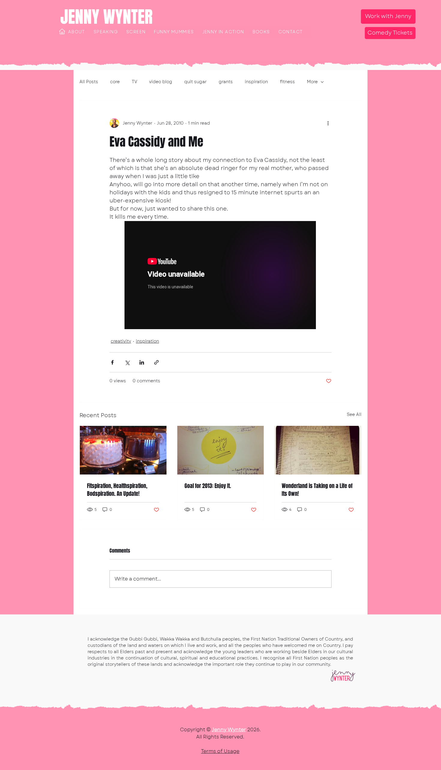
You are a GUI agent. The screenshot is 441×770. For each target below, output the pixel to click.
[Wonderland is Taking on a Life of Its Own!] (317, 450)
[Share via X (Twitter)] (127, 362)
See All (354, 414)
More (312, 82)
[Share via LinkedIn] (142, 362)
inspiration (256, 82)
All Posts (89, 82)
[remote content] (220, 275)
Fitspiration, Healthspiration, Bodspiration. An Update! (117, 490)
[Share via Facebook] (112, 362)
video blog (160, 82)
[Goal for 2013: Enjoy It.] (220, 450)
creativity (121, 341)
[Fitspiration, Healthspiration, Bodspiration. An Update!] (123, 450)
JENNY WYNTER (106, 17)
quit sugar (195, 82)
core (115, 82)
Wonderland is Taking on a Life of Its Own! (317, 490)
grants (226, 82)
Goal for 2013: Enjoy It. (207, 486)
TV (134, 82)
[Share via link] (156, 362)
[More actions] (328, 123)
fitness (287, 82)
